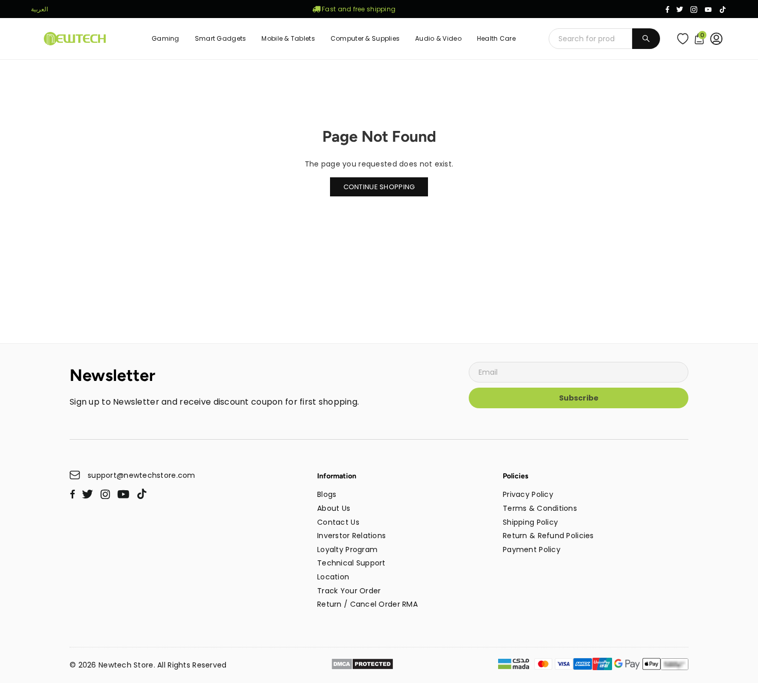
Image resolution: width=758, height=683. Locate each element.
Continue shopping (379, 187)
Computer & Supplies (365, 38)
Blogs (326, 494)
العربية (39, 9)
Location (333, 577)
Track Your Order (349, 591)
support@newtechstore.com (141, 475)
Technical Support (351, 563)
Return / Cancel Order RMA (367, 604)
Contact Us (338, 522)
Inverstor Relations (351, 535)
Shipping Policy (530, 522)
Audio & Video (438, 38)
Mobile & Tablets (288, 38)
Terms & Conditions (540, 508)
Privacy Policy (528, 494)
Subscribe (579, 398)
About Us (333, 508)
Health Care (496, 38)
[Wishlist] (685, 38)
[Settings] (718, 38)
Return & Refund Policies (548, 535)
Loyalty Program (347, 549)
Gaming (165, 38)
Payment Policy (532, 549)
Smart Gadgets (220, 38)
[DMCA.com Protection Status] (362, 665)
